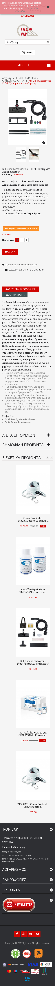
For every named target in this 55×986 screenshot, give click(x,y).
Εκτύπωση (39, 269)
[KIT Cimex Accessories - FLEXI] (21, 154)
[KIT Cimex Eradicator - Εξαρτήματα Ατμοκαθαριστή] (33, 632)
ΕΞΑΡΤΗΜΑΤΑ (14, 295)
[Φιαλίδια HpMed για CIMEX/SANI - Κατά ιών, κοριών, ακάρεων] (33, 560)
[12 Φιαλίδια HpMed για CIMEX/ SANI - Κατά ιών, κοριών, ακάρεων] (33, 703)
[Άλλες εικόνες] (10, 153)
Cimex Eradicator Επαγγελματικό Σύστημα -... (33, 519)
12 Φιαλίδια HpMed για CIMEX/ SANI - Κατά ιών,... (33, 734)
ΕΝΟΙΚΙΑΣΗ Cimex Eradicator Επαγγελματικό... (33, 805)
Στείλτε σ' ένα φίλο (18, 269)
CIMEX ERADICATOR (13, 81)
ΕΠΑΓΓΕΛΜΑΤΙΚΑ (26, 78)
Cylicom (27, 943)
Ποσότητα (8, 239)
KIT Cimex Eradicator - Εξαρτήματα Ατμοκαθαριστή (33, 662)
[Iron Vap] (27, 30)
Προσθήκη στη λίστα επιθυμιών (22, 264)
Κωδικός (7, 174)
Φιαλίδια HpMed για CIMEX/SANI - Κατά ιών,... (33, 591)
